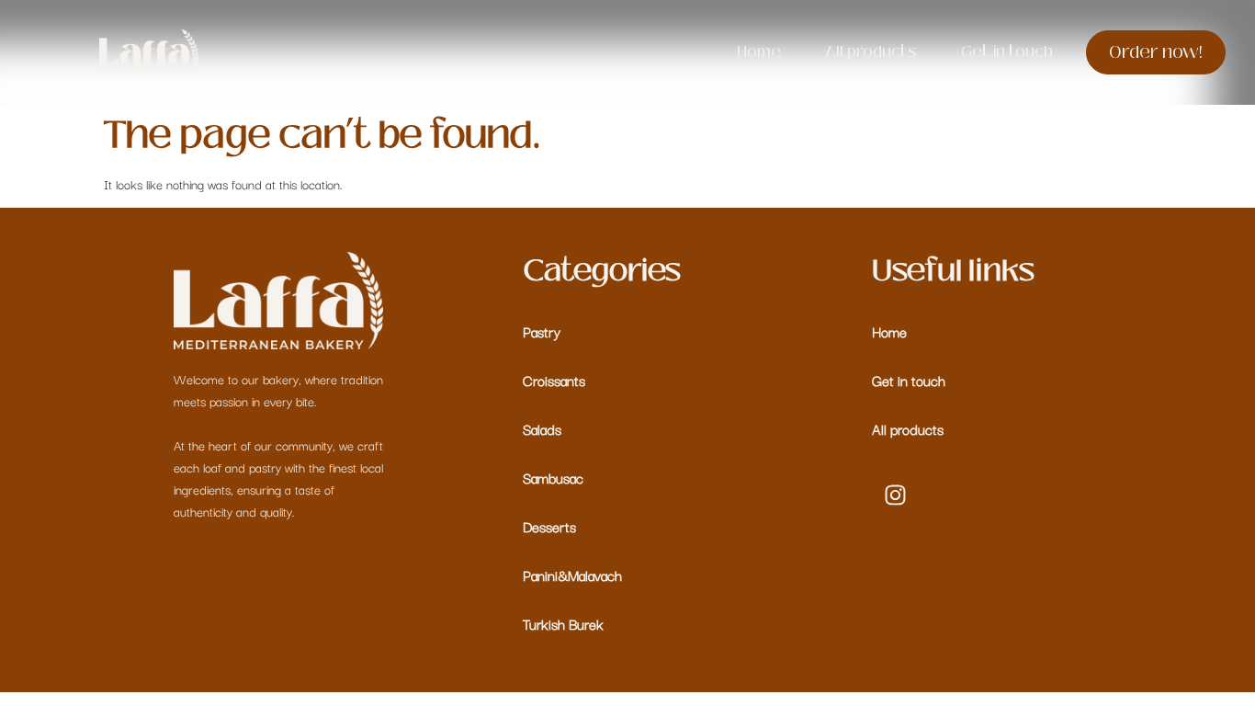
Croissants (554, 380)
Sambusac (553, 477)
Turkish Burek (563, 623)
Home (889, 331)
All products (908, 428)
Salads (542, 428)
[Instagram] (895, 495)
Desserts (549, 526)
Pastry (541, 331)
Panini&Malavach (572, 575)
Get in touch (908, 380)
